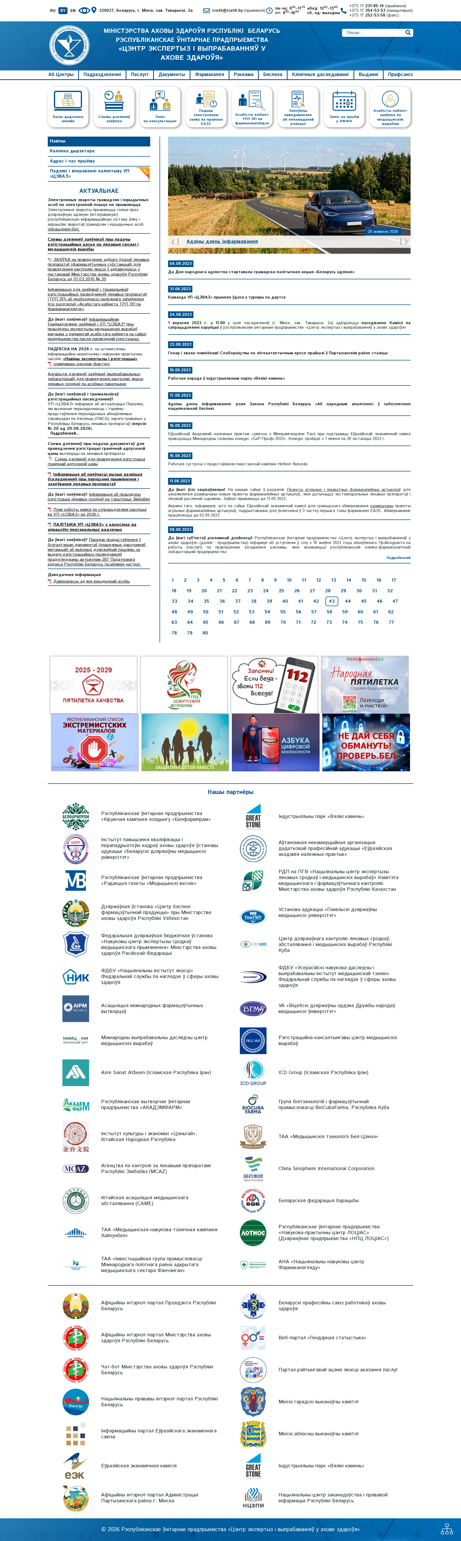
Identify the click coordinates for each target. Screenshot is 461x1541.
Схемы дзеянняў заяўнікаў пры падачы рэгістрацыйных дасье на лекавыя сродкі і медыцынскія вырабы (93, 244)
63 (174, 622)
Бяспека (272, 74)
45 (364, 601)
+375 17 (377, 6)
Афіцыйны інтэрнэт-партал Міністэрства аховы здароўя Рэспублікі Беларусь (156, 1337)
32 (390, 591)
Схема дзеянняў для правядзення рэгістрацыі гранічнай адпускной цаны (96, 461)
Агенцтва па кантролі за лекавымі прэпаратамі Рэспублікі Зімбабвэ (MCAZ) (156, 1168)
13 (333, 580)
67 (236, 622)
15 (363, 580)
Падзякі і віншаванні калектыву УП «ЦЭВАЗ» (89, 174)
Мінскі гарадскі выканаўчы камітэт (319, 1401)
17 (393, 580)
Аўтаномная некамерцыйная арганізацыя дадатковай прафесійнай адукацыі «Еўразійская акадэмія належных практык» (335, 848)
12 (318, 580)
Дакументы (171, 74)
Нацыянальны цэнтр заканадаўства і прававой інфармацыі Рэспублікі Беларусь (333, 1497)
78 (174, 633)
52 (236, 612)
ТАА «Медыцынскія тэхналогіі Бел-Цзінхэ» (328, 1136)
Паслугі (139, 74)
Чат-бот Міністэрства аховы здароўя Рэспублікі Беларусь (157, 1369)
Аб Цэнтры (61, 74)
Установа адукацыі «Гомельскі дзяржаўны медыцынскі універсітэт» (328, 912)
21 (219, 591)
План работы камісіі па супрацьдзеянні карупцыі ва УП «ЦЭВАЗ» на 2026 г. (97, 512)
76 (376, 622)
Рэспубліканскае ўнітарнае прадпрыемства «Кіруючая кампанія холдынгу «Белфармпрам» (156, 816)
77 (391, 622)
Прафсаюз (400, 74)
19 (188, 591)
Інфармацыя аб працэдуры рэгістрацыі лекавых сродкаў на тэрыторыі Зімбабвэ (99, 496)
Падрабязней (399, 558)
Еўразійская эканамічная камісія (139, 1465)
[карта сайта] (447, 1533)
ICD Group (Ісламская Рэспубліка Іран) (323, 1072)
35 (206, 601)
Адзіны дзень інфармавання (222, 241)
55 (283, 612)
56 (298, 612)
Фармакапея (209, 74)
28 (328, 591)
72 (313, 622)
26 (297, 591)
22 (234, 591)
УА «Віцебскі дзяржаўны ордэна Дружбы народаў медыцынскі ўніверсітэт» (337, 1008)
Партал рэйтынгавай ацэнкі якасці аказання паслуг (338, 1369)
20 (204, 591)
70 (283, 622)
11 (304, 580)
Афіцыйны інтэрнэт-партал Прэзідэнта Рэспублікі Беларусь (158, 1305)
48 (174, 612)
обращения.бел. (64, 229)
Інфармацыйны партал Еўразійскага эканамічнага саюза (159, 1433)
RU (52, 11)
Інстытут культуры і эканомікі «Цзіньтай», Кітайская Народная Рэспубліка (149, 1136)
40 (285, 601)
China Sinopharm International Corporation (327, 1168)
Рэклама (243, 74)
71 (298, 622)
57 (314, 612)
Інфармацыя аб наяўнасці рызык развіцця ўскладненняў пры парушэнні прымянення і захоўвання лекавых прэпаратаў (95, 479)
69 (267, 622)
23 (250, 591)
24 (266, 591)
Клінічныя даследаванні (320, 74)
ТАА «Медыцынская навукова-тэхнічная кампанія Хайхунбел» (159, 1232)
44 (348, 601)
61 (375, 612)
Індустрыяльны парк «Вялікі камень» (321, 816)
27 (312, 591)
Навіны (58, 141)
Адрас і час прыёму (72, 161)
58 (329, 612)
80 (205, 633)
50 (205, 612)
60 (360, 612)
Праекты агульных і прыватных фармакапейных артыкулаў (344, 490)
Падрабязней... (64, 433)
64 (190, 622)
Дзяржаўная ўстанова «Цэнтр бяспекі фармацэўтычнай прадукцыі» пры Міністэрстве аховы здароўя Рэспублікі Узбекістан (156, 912)
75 (360, 622)
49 (190, 612)
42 (316, 601)
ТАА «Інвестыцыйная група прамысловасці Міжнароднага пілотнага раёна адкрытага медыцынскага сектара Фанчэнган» (151, 1264)
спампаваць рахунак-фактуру (81, 364)
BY (63, 11)
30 (359, 591)
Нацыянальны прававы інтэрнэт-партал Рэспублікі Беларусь (159, 1401)
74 (345, 622)
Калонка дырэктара (72, 151)
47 (395, 601)
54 (267, 612)
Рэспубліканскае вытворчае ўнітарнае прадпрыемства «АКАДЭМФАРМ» (145, 1104)
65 (205, 622)
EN (72, 11)
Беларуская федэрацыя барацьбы (319, 1200)
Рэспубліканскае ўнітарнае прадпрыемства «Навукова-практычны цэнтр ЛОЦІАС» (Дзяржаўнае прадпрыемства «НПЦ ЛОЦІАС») (334, 1232)
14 (348, 580)
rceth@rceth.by (238, 10)
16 (378, 580)
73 (329, 622)
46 (379, 601)
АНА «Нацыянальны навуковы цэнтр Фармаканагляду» (321, 1264)
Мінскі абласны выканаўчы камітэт (319, 1433)
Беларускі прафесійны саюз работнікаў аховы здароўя (332, 1305)
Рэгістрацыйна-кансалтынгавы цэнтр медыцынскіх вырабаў (338, 1040)
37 (238, 601)
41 (300, 601)
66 (221, 622)
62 (391, 612)
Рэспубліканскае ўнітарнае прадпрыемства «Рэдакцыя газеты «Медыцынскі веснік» (151, 880)
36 (222, 601)
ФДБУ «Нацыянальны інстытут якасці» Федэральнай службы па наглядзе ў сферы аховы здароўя (159, 976)
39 (269, 601)
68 (252, 622)
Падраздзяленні (102, 74)
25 (281, 591)
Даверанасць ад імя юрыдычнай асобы (91, 581)
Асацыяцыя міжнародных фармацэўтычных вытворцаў (152, 1008)
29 (343, 591)
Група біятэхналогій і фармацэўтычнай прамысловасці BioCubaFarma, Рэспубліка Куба (334, 1104)
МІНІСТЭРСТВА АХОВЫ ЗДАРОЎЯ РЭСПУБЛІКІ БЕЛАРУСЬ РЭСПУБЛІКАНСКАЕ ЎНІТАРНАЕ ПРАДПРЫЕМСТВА (192, 44)
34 (190, 601)
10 (289, 580)
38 (253, 601)
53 (252, 612)
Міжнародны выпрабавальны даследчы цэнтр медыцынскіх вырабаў (154, 1040)
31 (374, 591)
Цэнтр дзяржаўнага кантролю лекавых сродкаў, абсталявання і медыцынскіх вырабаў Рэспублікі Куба (335, 944)
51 (220, 612)
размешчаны (381, 506)
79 (189, 633)
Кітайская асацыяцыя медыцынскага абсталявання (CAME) (144, 1200)
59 (345, 612)
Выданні (368, 74)
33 (174, 601)
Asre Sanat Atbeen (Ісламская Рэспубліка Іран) (156, 1072)
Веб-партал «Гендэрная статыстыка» (323, 1337)
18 (174, 591)
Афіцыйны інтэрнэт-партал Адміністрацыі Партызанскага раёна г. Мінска (149, 1497)
